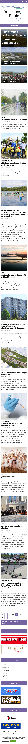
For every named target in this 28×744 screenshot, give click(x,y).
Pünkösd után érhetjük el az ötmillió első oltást (11, 425)
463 (20, 614)
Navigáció (14, 25)
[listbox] (14, 56)
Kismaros (4, 370)
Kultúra (4, 474)
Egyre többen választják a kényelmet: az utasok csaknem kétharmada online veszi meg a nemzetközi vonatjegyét (14, 30)
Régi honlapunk (6, 676)
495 (3, 617)
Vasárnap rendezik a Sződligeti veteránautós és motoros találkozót (13, 80)
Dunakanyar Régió (14, 13)
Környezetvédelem (7, 160)
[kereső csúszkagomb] (26, 1)
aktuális (6, 77)
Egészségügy (5, 421)
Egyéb (3, 117)
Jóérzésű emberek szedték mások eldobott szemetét (14, 164)
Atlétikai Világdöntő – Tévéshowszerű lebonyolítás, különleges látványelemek (11, 61)
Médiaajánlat (5, 664)
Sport (5, 57)
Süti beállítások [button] (5, 741)
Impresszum (5, 673)
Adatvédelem (5, 667)
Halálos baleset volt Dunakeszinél (14, 120)
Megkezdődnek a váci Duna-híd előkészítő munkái (13, 276)
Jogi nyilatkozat (6, 670)
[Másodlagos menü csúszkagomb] (1, 1)
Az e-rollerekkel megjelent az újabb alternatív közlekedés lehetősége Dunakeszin (12, 585)
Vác (3, 272)
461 (13, 614)
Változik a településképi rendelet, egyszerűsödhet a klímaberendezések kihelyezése (13, 326)
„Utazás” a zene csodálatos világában (11, 527)
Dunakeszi (4, 321)
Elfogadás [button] (13, 741)
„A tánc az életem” (8, 477)
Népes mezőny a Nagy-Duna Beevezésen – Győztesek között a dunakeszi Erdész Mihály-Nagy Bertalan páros (13, 213)
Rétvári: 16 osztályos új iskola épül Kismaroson (14, 374)
